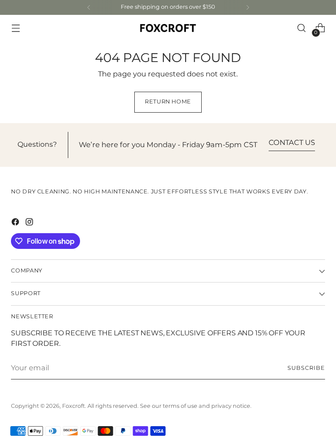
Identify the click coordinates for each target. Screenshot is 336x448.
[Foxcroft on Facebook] (16, 223)
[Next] (247, 7)
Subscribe (306, 368)
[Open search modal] (302, 28)
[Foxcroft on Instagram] (30, 223)
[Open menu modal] (15, 28)
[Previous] (88, 7)
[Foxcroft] (168, 28)
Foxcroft (73, 406)
